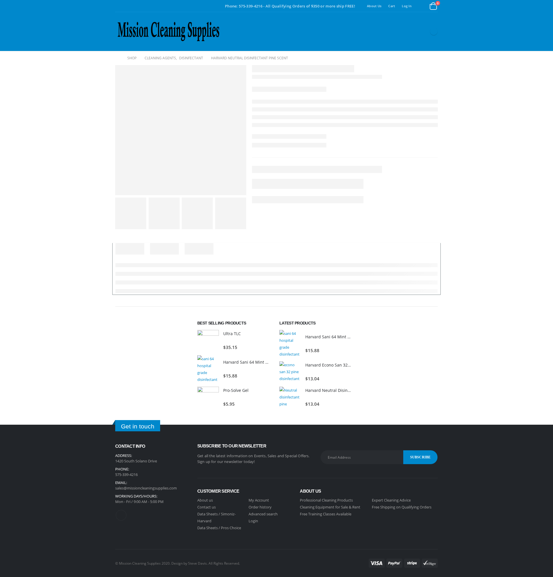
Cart (391, 6)
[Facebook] (434, 31)
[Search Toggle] (422, 6)
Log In (407, 6)
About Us (374, 6)
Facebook (121, 515)
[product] (208, 341)
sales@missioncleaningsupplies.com (146, 488)
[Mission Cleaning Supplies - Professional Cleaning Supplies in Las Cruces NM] (168, 31)
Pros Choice (231, 527)
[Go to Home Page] (117, 58)
